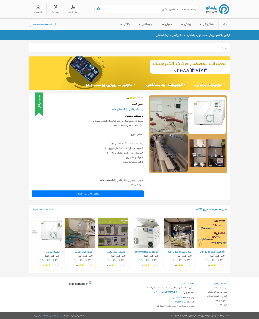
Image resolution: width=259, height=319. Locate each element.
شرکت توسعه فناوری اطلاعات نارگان (50, 315)
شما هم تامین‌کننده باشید (42, 24)
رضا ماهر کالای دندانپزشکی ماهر (127, 109)
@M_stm (179, 302)
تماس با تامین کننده (87, 193)
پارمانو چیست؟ (220, 287)
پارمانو (224, 47)
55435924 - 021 (166, 292)
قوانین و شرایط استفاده (217, 296)
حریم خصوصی (221, 304)
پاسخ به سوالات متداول (217, 292)
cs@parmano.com (180, 297)
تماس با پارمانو (221, 300)
